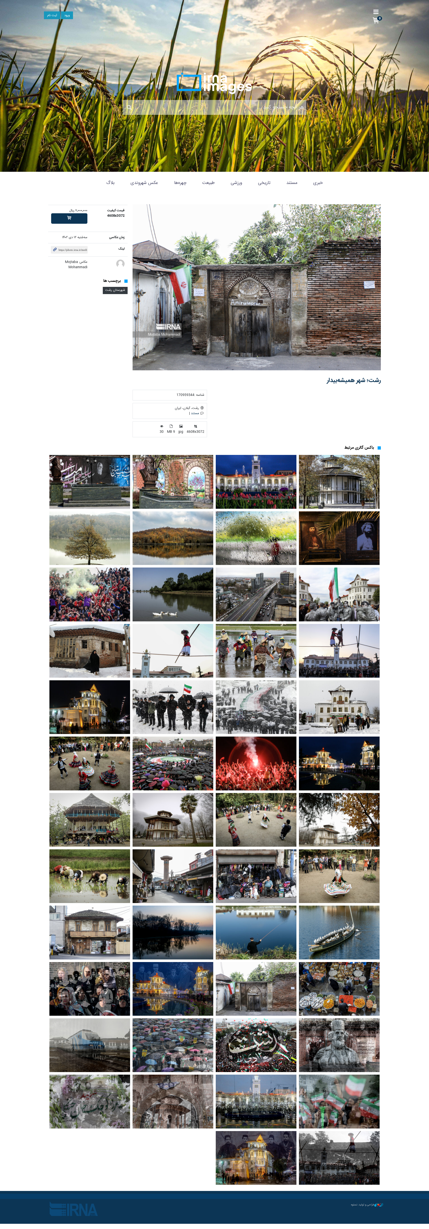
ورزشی (236, 183)
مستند (291, 183)
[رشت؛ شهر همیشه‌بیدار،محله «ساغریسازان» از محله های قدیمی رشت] (173, 876)
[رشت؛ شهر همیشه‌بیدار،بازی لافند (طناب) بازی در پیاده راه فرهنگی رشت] (339, 651)
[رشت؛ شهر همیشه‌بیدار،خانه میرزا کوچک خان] (339, 538)
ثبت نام (52, 15)
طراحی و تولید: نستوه (362, 1205)
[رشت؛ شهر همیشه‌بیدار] (257, 287)
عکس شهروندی (144, 183)
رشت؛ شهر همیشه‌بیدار (354, 381)
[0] (69, 218)
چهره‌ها (180, 183)
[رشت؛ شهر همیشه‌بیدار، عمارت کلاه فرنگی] (339, 482)
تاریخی (264, 183)
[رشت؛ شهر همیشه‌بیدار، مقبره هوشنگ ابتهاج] (173, 482)
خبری (318, 183)
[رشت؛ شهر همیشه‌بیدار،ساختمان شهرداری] (256, 482)
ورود (67, 15)
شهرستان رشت (115, 290)
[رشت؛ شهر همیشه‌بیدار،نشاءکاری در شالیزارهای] (256, 651)
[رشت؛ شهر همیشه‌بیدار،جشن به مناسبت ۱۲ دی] (339, 594)
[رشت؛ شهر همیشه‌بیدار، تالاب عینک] (339, 933)
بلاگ (110, 183)
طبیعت (208, 183)
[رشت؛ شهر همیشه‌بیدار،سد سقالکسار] (173, 538)
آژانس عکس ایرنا (214, 83)
